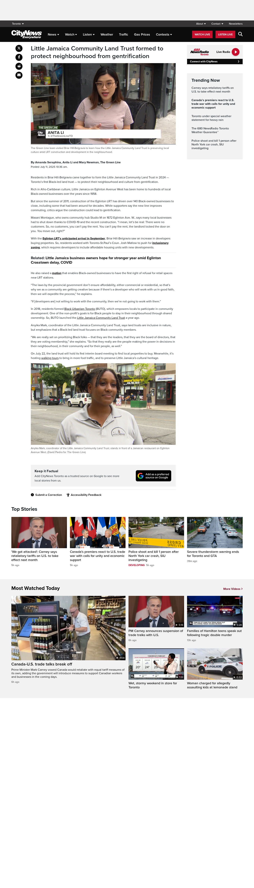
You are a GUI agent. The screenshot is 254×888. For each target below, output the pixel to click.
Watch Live (202, 34)
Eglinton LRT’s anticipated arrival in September (74, 238)
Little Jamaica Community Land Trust (101, 318)
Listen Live (225, 34)
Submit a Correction (48, 495)
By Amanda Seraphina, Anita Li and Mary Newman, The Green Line (76, 162)
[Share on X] (18, 48)
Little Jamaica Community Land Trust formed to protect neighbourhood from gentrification (97, 52)
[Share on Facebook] (18, 57)
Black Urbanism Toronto (79, 309)
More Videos (231, 589)
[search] (240, 34)
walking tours (50, 358)
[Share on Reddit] (18, 66)
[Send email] (18, 75)
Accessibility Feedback (86, 495)
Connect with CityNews (203, 61)
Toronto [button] (16, 23)
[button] (201, 23)
